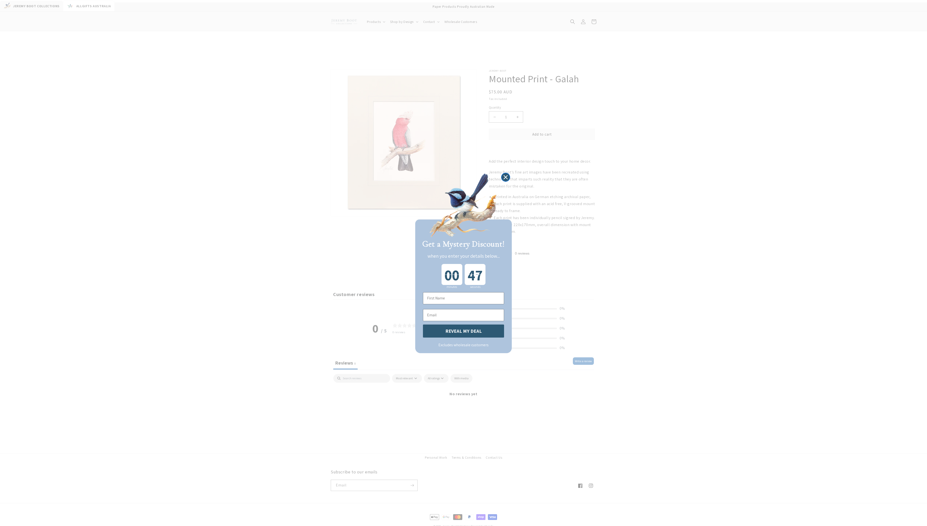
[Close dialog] (505, 177)
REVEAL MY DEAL (463, 331)
